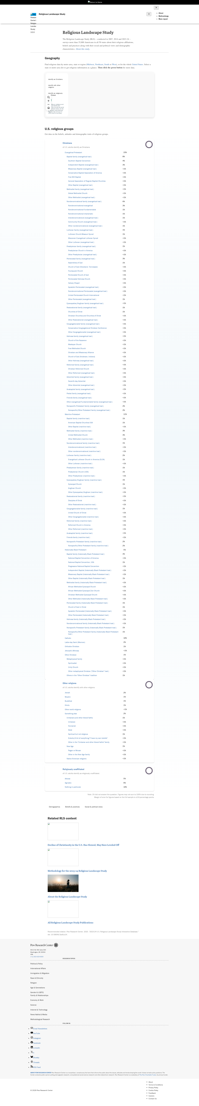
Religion (33, 983)
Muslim (68, 697)
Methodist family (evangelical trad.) (80, 189)
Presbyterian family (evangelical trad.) (81, 246)
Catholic (68, 638)
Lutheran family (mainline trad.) (79, 455)
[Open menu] (149, 14)
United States (137, 64)
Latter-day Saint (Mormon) (75, 642)
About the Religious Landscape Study (67, 896)
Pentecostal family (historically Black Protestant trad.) (87, 603)
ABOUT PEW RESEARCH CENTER (40, 1073)
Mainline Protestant (72, 414)
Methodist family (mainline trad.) (79, 431)
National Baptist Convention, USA (81, 562)
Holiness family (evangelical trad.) (80, 336)
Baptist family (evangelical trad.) (79, 157)
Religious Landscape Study (52, 14)
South (106, 64)
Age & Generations (37, 987)
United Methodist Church (78, 435)
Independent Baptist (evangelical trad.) (83, 165)
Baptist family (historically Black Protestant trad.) (85, 554)
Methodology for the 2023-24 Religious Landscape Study (77, 870)
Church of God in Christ (77, 607)
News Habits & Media (38, 1014)
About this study (82, 48)
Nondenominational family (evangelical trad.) (84, 201)
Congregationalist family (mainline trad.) (82, 509)
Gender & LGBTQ (37, 992)
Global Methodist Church (77, 193)
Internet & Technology (38, 1010)
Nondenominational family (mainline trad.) (83, 443)
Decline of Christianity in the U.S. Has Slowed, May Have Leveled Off (83, 844)
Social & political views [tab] (93, 807)
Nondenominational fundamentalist (82, 210)
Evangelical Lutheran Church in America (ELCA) (86, 459)
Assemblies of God (75, 263)
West (114, 64)
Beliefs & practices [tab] (72, 807)
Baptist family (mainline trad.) (78, 418)
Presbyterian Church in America (80, 250)
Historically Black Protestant (75, 550)
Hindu (67, 705)
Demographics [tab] (54, 807)
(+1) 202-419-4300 (36, 957)
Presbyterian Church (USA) (78, 472)
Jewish (67, 693)
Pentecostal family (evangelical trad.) (81, 259)
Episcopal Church (75, 484)
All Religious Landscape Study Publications (70, 922)
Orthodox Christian (72, 646)
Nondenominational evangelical (80, 205)
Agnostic (68, 783)
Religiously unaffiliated (73, 769)
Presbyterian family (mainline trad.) (80, 468)
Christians (67, 143)
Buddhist (68, 701)
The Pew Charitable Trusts (148, 1075)
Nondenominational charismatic (80, 214)
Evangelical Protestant (73, 152)
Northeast (99, 64)
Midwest (90, 64)
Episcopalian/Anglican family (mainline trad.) (84, 480)
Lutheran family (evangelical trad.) (80, 230)
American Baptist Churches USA (80, 423)
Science (33, 1005)
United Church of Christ (77, 513)
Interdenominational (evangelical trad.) (83, 218)
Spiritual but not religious (78, 734)
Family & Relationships (39, 995)
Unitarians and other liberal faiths (80, 718)
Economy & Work (37, 1000)
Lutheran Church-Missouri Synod (81, 234)
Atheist (67, 779)
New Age (70, 746)
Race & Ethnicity (36, 978)
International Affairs (38, 968)
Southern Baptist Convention (79, 161)
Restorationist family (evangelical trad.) (82, 307)
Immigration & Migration (39, 973)
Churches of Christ (75, 312)
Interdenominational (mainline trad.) (82, 447)
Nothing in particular (73, 787)
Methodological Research (40, 1019)
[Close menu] (156, 8)
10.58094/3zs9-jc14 (59, 934)
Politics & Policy (36, 963)
